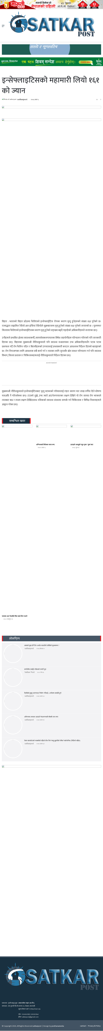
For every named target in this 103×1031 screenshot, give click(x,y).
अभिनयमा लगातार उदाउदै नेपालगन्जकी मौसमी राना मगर (41, 717)
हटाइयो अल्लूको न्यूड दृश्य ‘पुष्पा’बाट (82, 445)
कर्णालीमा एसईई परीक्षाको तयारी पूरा (35, 669)
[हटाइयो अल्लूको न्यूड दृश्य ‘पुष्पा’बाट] (86, 433)
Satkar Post (30, 672)
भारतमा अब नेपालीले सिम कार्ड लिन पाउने (14, 616)
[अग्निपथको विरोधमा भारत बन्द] (51, 433)
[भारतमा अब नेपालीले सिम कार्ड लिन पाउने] (17, 519)
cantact (83, 1025)
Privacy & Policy (94, 1025)
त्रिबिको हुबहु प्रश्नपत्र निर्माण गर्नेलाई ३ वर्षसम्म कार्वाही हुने (42, 693)
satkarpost (22, 99)
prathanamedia (58, 1026)
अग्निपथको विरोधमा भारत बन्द (45, 445)
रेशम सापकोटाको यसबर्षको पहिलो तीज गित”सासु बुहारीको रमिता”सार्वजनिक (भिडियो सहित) (52, 741)
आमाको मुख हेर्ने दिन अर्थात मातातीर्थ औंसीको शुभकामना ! (41, 645)
